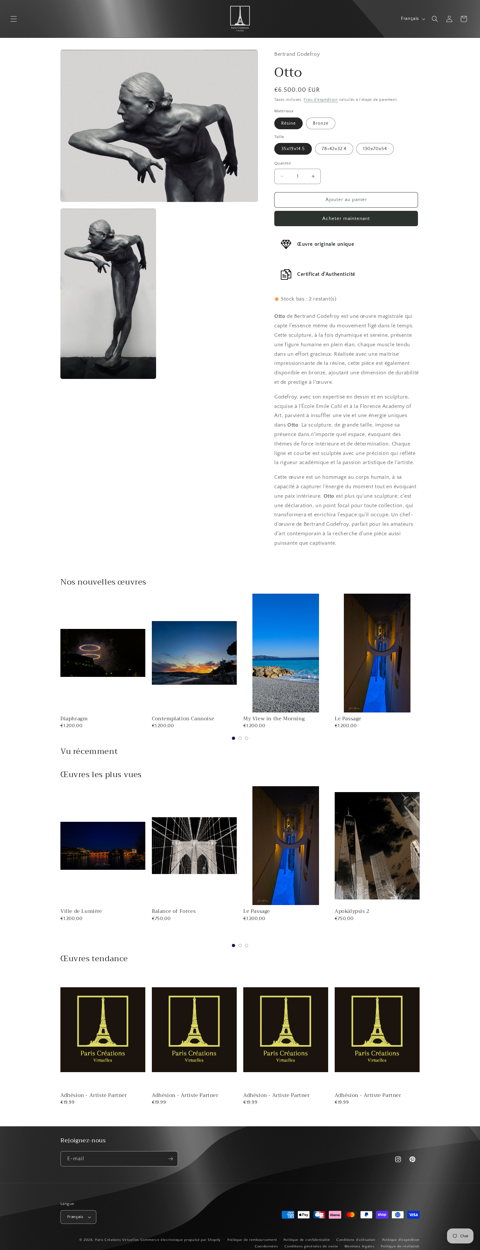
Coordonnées (266, 1246)
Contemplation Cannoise (183, 718)
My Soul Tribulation (360, 911)
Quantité (282, 163)
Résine (288, 123)
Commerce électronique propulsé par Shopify (180, 1240)
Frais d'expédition (321, 100)
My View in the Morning (274, 718)
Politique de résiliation (400, 1246)
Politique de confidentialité (306, 1240)
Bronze (320, 123)
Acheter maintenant (346, 218)
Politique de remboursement (252, 1240)
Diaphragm (74, 718)
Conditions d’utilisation (356, 1240)
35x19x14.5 (293, 148)
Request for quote (377, 936)
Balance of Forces (82, 911)
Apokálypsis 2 (260, 911)
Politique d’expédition (401, 1240)
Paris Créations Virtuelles (117, 1240)
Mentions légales (359, 1246)
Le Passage (348, 718)
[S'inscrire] (170, 1158)
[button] (14, 19)
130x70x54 (375, 148)
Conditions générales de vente (311, 1246)
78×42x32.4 (334, 148)
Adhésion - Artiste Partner (93, 1095)
